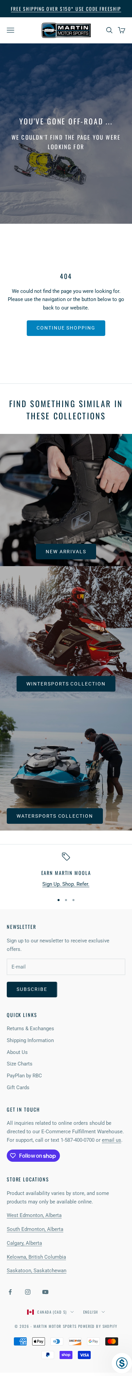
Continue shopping (66, 328)
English (90, 1312)
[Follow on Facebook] (10, 1292)
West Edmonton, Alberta (34, 1215)
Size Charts (19, 1064)
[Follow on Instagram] (27, 1292)
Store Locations (28, 1179)
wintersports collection (66, 683)
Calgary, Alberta (24, 1243)
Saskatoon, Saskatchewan (36, 1271)
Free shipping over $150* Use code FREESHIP (66, 8)
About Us (17, 1052)
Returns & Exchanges (30, 1028)
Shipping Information (30, 1040)
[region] (66, 870)
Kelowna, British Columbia (36, 1257)
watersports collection (55, 816)
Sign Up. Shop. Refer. (65, 884)
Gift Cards (18, 1087)
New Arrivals (66, 551)
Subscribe (32, 989)
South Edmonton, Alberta (35, 1229)
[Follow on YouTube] (45, 1292)
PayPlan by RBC (24, 1076)
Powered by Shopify (97, 1326)
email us (111, 1140)
